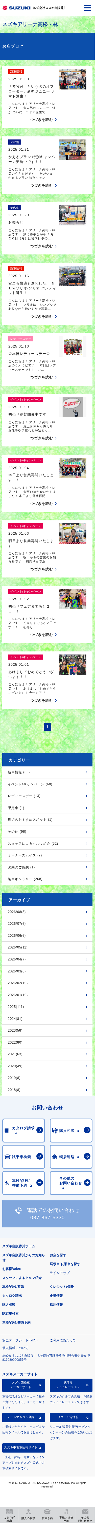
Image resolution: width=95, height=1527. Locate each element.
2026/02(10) (18, 983)
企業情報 (56, 1296)
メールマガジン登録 (20, 1417)
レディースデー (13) (24, 796)
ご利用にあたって (63, 1340)
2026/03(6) (17, 971)
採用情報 (56, 1304)
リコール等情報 (68, 1417)
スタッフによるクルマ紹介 (22, 1278)
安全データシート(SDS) (19, 1340)
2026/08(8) (17, 912)
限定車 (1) (16, 808)
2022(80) (15, 1042)
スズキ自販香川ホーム (18, 1246)
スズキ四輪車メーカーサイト (20, 1385)
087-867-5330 (47, 1217)
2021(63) (15, 1054)
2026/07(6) (17, 924)
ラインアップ (59, 1273)
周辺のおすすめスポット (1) (30, 820)
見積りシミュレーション (68, 1385)
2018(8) (14, 1090)
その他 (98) (17, 831)
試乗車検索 (10, 1313)
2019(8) (14, 1078)
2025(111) (16, 1007)
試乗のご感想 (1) (21, 867)
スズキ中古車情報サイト (20, 1447)
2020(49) (15, 1066)
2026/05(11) (18, 947)
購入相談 (8, 1304)
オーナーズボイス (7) (25, 855)
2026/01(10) (18, 995)
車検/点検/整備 (13, 1287)
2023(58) (15, 1030)
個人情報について (15, 1348)
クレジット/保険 (62, 1287)
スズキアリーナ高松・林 (30, 24)
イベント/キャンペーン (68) (30, 784)
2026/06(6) (17, 936)
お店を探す (58, 1255)
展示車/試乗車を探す (65, 1264)
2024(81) (15, 1019)
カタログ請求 (12, 1296)
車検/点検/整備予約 (16, 1322)
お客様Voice (11, 1269)
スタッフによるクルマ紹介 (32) (33, 843)
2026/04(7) (17, 959)
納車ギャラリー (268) (25, 879)
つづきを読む (41, 120)
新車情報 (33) (19, 772)
